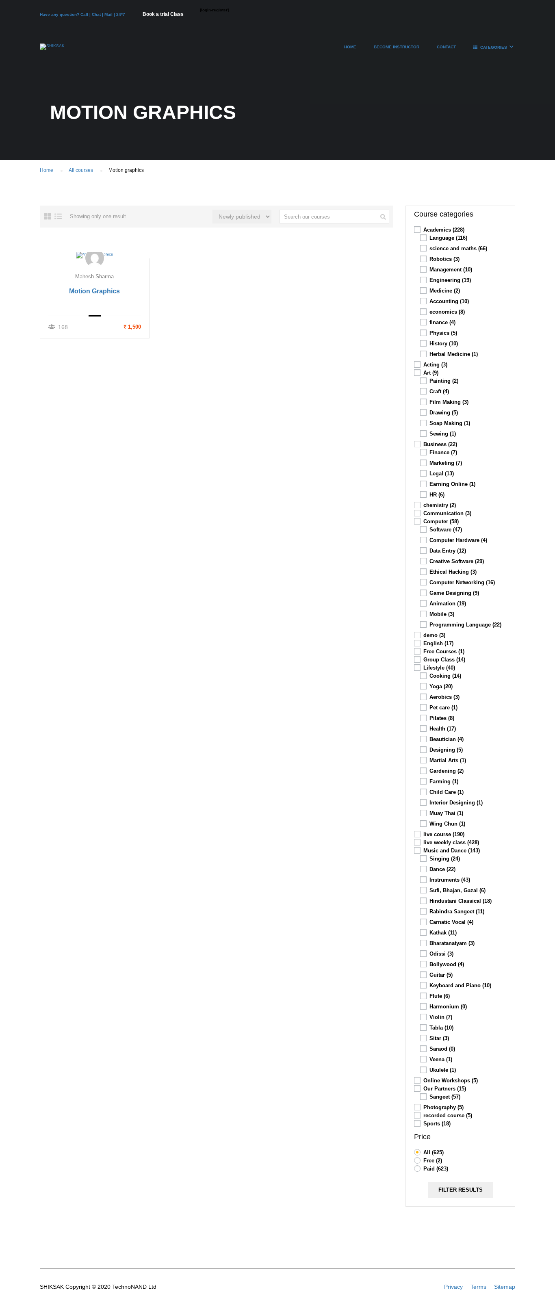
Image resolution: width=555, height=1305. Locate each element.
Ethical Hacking (453, 572)
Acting (435, 365)
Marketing (445, 463)
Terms (478, 1286)
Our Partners (444, 1089)
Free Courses (443, 651)
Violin (440, 1017)
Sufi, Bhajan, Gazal (457, 890)
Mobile (441, 614)
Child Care (446, 792)
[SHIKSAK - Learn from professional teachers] (52, 50)
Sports (437, 1124)
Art (430, 373)
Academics (443, 230)
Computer (441, 521)
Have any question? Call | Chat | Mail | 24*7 (83, 14)
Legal (441, 473)
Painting (443, 381)
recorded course (447, 1115)
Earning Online (452, 484)
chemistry (439, 505)
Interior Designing (456, 803)
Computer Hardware (458, 540)
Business (440, 444)
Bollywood (446, 964)
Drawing (443, 413)
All (433, 1152)
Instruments (449, 880)
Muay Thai (446, 813)
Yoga (441, 686)
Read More (95, 254)
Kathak (443, 933)
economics (447, 312)
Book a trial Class (163, 14)
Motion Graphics (94, 291)
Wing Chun (447, 824)
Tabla (441, 1028)
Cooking (445, 676)
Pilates (441, 718)
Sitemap (504, 1286)
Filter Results (460, 1190)
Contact (446, 47)
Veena (440, 1059)
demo (434, 635)
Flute (439, 996)
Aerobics (444, 697)
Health (442, 729)
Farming (443, 781)
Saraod (442, 1049)
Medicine (444, 291)
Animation (447, 603)
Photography (443, 1107)
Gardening (446, 771)
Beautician (446, 739)
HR (436, 495)
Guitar (441, 975)
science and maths (458, 248)
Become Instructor (396, 47)
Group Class (444, 660)
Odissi (441, 954)
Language (448, 238)
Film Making (448, 402)
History (443, 343)
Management (450, 270)
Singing (444, 859)
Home (350, 47)
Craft (439, 391)
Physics (443, 333)
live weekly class (451, 842)
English (438, 643)
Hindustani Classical (460, 901)
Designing (446, 750)
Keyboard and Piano (460, 985)
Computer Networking (462, 582)
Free (432, 1161)
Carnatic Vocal (451, 922)
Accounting (449, 301)
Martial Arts (447, 760)
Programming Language (465, 625)
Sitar (439, 1038)
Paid (435, 1169)
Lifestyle (439, 668)
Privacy (453, 1286)
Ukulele (442, 1070)
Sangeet (444, 1097)
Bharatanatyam (452, 943)
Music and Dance (451, 851)
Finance (443, 452)
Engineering (450, 280)
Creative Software (456, 561)
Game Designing (454, 593)
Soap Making (449, 423)
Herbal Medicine (453, 354)
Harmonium (448, 1007)
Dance (442, 869)
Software (445, 530)
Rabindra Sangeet (456, 911)
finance (442, 322)
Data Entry (447, 551)
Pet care (443, 708)
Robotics (444, 259)
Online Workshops (450, 1080)
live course (443, 834)
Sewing (442, 434)
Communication (447, 513)
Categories (493, 47)
